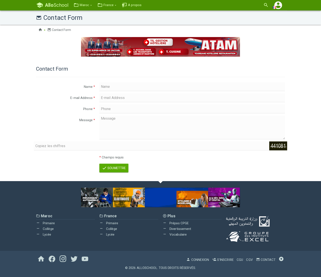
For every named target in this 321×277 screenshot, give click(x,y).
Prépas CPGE (179, 223)
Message (87, 120)
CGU (240, 260)
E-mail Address (82, 98)
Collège (48, 229)
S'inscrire (225, 260)
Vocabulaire (178, 234)
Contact (268, 260)
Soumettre (116, 168)
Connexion (199, 260)
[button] (83, 5)
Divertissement (180, 229)
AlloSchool (147, 268)
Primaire (48, 223)
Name (89, 87)
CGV (249, 260)
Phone (89, 109)
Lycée (46, 234)
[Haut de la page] (281, 260)
